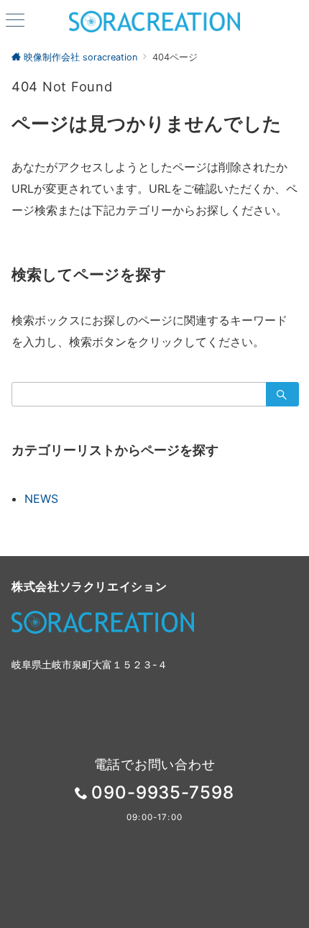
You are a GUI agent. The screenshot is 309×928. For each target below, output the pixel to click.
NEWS (41, 498)
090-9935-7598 (162, 792)
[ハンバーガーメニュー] (15, 21)
